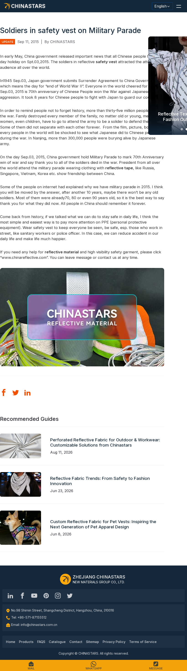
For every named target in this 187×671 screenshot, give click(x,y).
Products (26, 642)
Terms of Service (143, 642)
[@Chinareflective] (70, 595)
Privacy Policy (114, 642)
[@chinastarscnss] (22, 595)
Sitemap (92, 642)
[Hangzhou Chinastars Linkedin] (10, 595)
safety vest (106, 61)
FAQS (41, 642)
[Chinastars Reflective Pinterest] (46, 595)
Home (10, 642)
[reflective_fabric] (58, 595)
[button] (178, 6)
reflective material (62, 252)
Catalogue (57, 642)
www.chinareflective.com (24, 257)
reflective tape (119, 168)
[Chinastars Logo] (65, 579)
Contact (75, 642)
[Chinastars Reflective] (34, 595)
